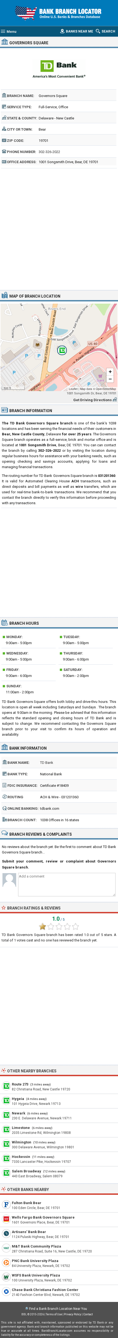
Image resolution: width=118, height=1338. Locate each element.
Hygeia (18, 1099)
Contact (88, 1314)
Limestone (21, 1128)
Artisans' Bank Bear (29, 1232)
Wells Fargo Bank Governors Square (43, 1217)
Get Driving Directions (92, 400)
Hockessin (21, 1157)
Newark (18, 1113)
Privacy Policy (72, 1314)
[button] (59, 347)
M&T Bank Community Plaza (36, 1246)
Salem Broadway (26, 1171)
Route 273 (20, 1084)
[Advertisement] (59, 228)
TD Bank (46, 763)
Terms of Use (54, 1314)
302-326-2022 (49, 152)
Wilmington (21, 1142)
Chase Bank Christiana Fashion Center (45, 1290)
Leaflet (73, 389)
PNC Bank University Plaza (35, 1261)
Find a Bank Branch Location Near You (58, 1309)
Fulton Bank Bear (26, 1203)
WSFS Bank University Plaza (36, 1275)
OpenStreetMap (106, 389)
